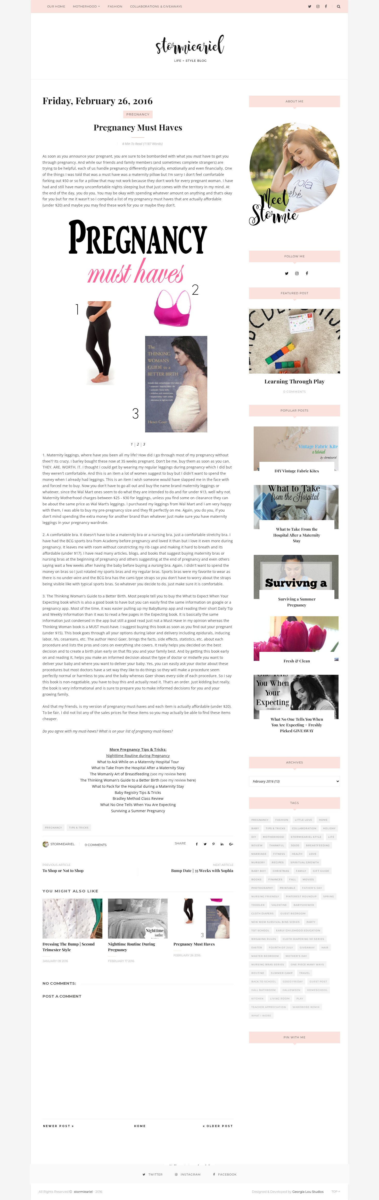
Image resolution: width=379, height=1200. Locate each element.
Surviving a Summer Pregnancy (138, 810)
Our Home (56, 6)
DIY (253, 836)
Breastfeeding (318, 845)
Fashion (115, 6)
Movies (308, 879)
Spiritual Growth (305, 862)
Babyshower (304, 904)
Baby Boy (258, 870)
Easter (256, 947)
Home (140, 1126)
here (181, 773)
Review (257, 845)
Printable (287, 887)
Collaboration (304, 828)
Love (313, 853)
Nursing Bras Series (267, 964)
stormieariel (63, 844)
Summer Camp (282, 973)
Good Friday (293, 981)
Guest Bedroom (293, 913)
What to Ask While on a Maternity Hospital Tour (138, 761)
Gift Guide (321, 870)
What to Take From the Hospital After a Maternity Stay (138, 767)
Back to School (263, 981)
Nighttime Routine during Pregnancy (138, 755)
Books (256, 879)
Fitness (279, 853)
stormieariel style (306, 836)
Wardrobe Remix (306, 1007)
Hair (325, 947)
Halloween (291, 990)
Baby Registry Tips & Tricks (138, 792)
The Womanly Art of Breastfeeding (119, 773)
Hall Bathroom (263, 990)
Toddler (258, 904)
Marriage (259, 853)
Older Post (220, 1126)
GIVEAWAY (307, 947)
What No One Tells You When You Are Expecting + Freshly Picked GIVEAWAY (297, 725)
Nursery (258, 862)
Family (301, 870)
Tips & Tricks (79, 827)
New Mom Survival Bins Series (275, 921)
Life (331, 836)
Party (311, 921)
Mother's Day (296, 956)
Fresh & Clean (297, 660)
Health (297, 853)
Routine (257, 973)
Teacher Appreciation (268, 1007)
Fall (292, 879)
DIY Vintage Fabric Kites (297, 470)
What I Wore (261, 1015)
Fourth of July (281, 947)
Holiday (329, 828)
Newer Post (57, 1126)
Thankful (276, 845)
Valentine (279, 904)
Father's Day (312, 887)
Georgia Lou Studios (308, 1192)
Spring (328, 896)
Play (299, 998)
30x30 (295, 845)
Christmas (281, 870)
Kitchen (257, 998)
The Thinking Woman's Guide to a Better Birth (119, 780)
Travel (304, 973)
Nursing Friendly (265, 896)
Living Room (280, 998)
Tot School (260, 930)
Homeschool (317, 990)
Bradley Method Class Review (138, 798)
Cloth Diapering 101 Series (303, 939)
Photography (262, 887)
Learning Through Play (295, 381)
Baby (255, 828)
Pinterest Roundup (301, 896)
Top (335, 1191)
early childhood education (298, 930)
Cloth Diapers (262, 913)
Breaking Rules (263, 939)
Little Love (303, 819)
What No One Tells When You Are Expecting (138, 804)
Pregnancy (138, 114)
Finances (275, 879)
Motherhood (85, 6)
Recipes (278, 862)
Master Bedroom (265, 956)
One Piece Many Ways (307, 964)
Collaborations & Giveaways (156, 6)
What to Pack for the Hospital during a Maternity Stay (138, 786)
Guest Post (318, 981)
